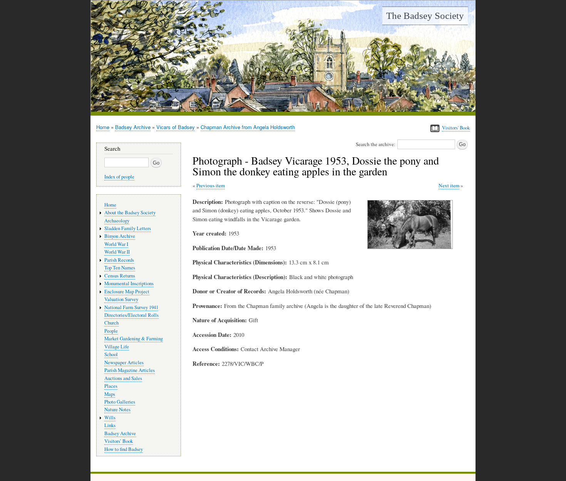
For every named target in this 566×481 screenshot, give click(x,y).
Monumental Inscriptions (129, 283)
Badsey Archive (133, 127)
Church (111, 323)
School (111, 354)
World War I (116, 244)
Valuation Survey (121, 299)
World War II (117, 252)
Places (110, 386)
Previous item (210, 185)
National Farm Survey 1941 (131, 307)
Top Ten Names (119, 267)
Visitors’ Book (118, 441)
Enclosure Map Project (126, 291)
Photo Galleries (119, 402)
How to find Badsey (123, 449)
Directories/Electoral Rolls (131, 315)
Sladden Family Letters (127, 228)
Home (102, 127)
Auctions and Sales (123, 378)
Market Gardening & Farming (133, 338)
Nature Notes (117, 409)
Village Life (116, 346)
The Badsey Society (425, 15)
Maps (109, 394)
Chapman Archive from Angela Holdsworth (248, 127)
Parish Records (119, 260)
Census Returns (119, 275)
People (111, 331)
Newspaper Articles (124, 362)
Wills (110, 417)
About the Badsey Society (130, 212)
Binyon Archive (119, 236)
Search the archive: (375, 144)
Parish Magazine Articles (129, 370)
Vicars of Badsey (175, 127)
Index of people (119, 176)
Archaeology (116, 220)
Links (110, 425)
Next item (449, 185)
